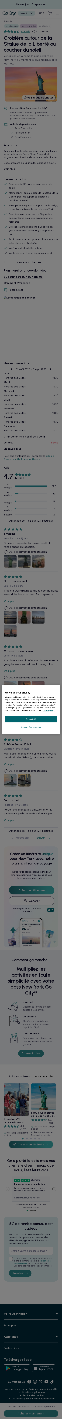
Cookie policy (49, 710)
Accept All (31, 719)
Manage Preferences (31, 727)
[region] (31, 709)
